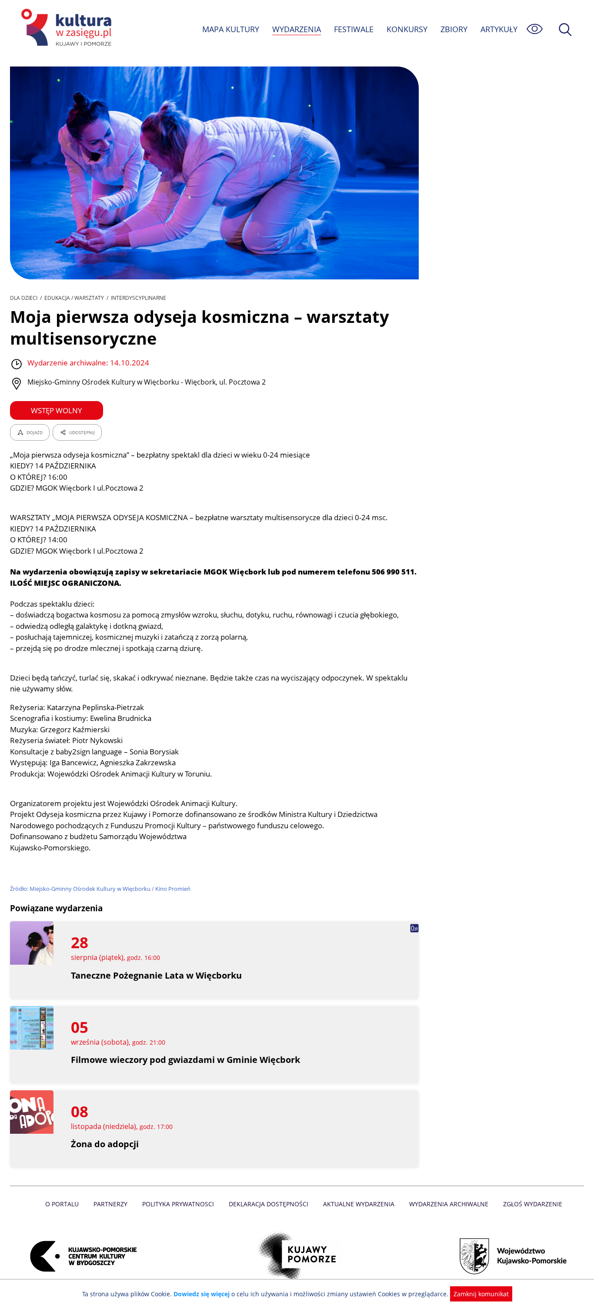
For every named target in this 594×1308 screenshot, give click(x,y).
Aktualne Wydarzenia (358, 1204)
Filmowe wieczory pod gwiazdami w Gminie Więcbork (185, 1060)
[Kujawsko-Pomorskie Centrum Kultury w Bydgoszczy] (80, 1256)
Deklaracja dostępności (268, 1204)
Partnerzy (110, 1204)
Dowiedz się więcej (202, 1294)
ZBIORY (453, 29)
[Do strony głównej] (65, 29)
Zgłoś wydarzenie (532, 1204)
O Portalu (62, 1204)
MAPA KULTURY (230, 29)
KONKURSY (407, 29)
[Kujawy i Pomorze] (297, 1256)
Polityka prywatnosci (178, 1204)
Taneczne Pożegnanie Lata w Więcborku (156, 975)
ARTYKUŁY (499, 29)
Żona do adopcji (105, 1144)
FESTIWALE (354, 29)
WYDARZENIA (296, 29)
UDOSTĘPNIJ (82, 432)
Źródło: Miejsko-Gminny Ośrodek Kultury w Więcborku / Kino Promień (100, 889)
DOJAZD (35, 432)
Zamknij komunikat (481, 1294)
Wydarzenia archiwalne (448, 1204)
